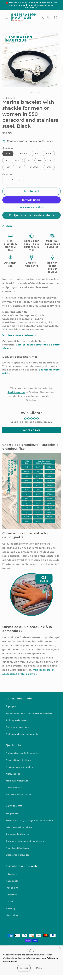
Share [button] (9, 226)
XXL (49, 167)
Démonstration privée (19, 827)
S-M (17, 160)
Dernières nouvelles (18, 855)
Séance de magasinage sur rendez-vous (30, 820)
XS (36, 153)
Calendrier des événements (22, 753)
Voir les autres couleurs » (19, 335)
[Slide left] (25, 92)
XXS (8, 153)
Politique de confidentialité (22, 734)
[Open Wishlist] (48, 17)
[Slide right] (38, 92)
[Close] (60, 948)
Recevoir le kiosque (17, 834)
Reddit (10, 901)
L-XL (8, 167)
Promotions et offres (18, 760)
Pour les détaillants (17, 848)
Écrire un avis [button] (31, 430)
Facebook (12, 881)
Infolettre (11, 874)
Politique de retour (17, 720)
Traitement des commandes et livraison (29, 713)
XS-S (48, 153)
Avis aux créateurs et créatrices (25, 841)
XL (20, 167)
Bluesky (10, 908)
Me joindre (12, 813)
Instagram (12, 888)
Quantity (7, 174)
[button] (6, 17)
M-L (40, 160)
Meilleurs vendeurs (17, 780)
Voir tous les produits (19, 794)
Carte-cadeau (14, 787)
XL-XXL (34, 167)
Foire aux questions (18, 727)
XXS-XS (22, 153)
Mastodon (12, 915)
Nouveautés (13, 774)
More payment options (31, 207)
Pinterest (11, 894)
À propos (11, 706)
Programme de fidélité (19, 767)
